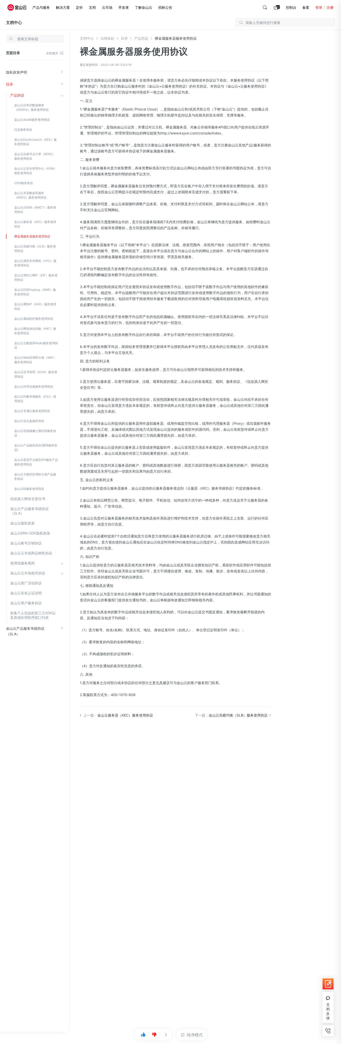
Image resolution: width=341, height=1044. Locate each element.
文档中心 (14, 22)
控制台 (291, 7)
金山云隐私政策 (22, 523)
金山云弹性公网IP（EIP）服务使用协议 (35, 277)
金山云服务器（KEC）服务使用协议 (35, 224)
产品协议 (17, 95)
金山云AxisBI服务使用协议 (32, 119)
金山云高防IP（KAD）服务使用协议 (35, 306)
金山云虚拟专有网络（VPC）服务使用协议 (35, 263)
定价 (79, 7)
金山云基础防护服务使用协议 (33, 318)
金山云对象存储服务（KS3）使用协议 (35, 399)
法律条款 (107, 38)
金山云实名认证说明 (26, 593)
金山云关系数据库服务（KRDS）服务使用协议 (30, 195)
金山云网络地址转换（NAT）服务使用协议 (35, 331)
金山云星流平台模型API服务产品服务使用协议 (36, 462)
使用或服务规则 (22, 563)
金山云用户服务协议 (26, 603)
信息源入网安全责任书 (27, 499)
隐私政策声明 (16, 72)
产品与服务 (41, 7)
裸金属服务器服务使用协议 (32, 236)
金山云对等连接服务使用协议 (33, 386)
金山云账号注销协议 (26, 543)
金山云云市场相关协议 (27, 573)
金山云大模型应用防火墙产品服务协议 (35, 476)
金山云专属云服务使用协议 (32, 411)
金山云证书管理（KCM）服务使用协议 (35, 374)
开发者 (123, 7)
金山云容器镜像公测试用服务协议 (35, 433)
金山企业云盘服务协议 (29, 421)
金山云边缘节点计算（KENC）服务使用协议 (34, 156)
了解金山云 (143, 7)
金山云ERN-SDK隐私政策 (30, 533)
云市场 (107, 7)
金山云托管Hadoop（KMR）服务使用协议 (35, 292)
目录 (9, 84)
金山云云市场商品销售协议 (31, 553)
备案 (305, 7)
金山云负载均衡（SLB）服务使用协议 (35, 248)
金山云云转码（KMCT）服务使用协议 (35, 210)
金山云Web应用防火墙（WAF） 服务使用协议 (35, 360)
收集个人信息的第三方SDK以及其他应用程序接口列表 (33, 615)
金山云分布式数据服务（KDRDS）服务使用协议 (31, 107)
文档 (92, 7)
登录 (318, 7)
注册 (330, 7)
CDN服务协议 (23, 183)
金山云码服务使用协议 (29, 489)
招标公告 (165, 7)
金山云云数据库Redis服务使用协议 (36, 345)
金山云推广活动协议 (26, 583)
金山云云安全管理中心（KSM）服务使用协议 (35, 171)
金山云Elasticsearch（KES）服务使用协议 (35, 142)
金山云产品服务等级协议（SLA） (29, 511)
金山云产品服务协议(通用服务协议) (35, 447)
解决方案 (63, 7)
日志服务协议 (23, 129)
